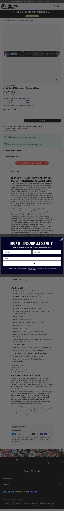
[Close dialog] (61, 239)
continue (32, 263)
